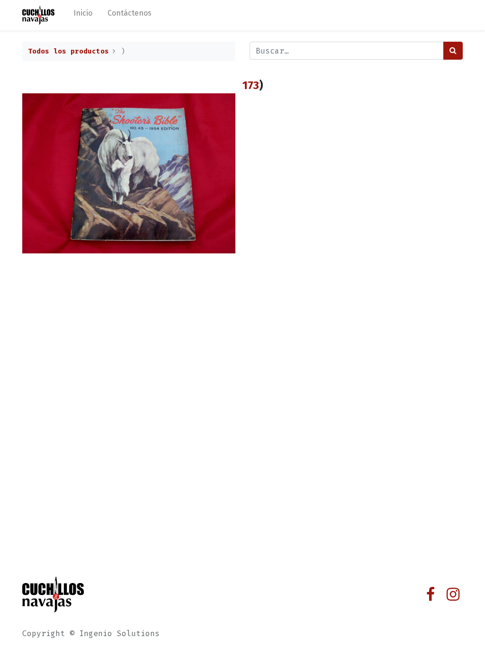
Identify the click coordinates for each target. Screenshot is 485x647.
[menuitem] (82, 15)
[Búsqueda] (453, 51)
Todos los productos (68, 51)
